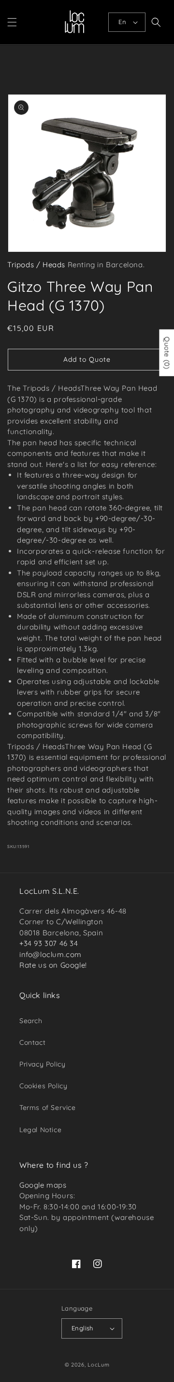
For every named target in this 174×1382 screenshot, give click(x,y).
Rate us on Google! (53, 965)
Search (31, 1020)
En (122, 22)
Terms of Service (47, 1107)
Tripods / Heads (36, 264)
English (82, 1328)
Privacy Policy (42, 1064)
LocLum (98, 1364)
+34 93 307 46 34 (48, 943)
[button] (12, 22)
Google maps (43, 1185)
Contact (32, 1042)
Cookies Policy (43, 1085)
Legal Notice (40, 1129)
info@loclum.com (50, 954)
